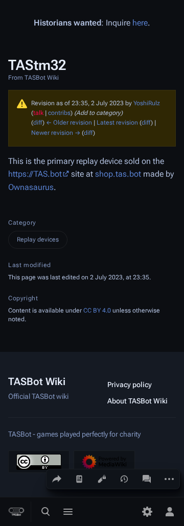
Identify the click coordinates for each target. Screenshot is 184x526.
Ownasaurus (31, 187)
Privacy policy (129, 384)
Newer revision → (55, 132)
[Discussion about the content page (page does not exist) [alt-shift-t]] (146, 479)
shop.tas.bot (118, 174)
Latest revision (117, 122)
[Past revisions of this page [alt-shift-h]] (124, 479)
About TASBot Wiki (137, 401)
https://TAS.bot (35, 174)
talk (38, 112)
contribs (59, 112)
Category (22, 222)
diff (37, 122)
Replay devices (38, 239)
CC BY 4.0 (97, 310)
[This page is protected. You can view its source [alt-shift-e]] (101, 479)
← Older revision (69, 122)
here (140, 23)
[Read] (79, 479)
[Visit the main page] (16, 511)
